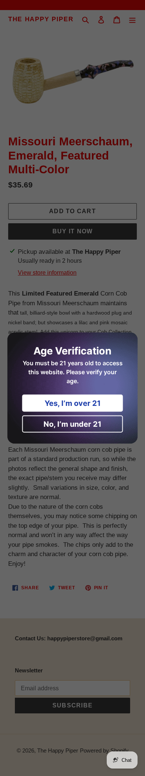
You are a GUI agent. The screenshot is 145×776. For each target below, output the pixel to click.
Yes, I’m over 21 (73, 403)
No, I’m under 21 (73, 424)
